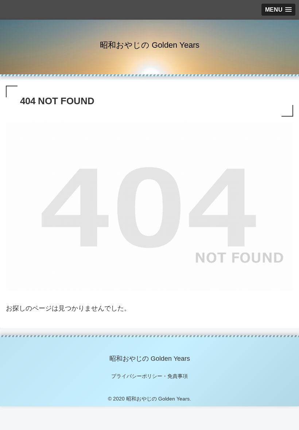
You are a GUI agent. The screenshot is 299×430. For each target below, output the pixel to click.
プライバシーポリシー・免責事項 (149, 376)
